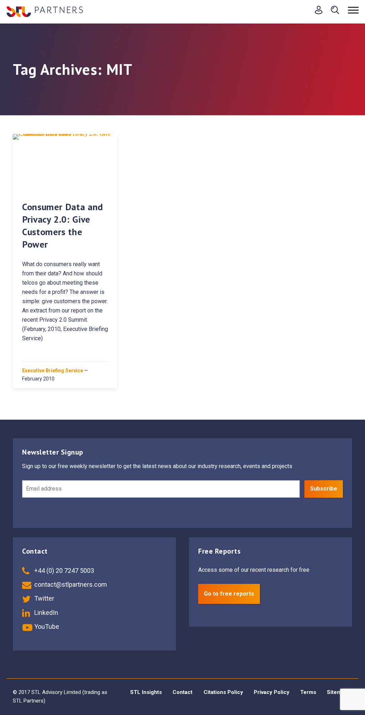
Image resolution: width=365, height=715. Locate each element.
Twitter (43, 598)
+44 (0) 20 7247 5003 (63, 570)
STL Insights (146, 692)
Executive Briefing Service (52, 370)
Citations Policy (223, 692)
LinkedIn (45, 612)
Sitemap (337, 692)
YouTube (46, 626)
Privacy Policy (271, 692)
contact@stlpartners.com (70, 584)
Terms (308, 692)
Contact (182, 692)
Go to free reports (229, 593)
